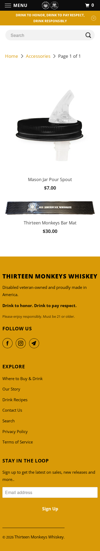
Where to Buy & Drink (22, 378)
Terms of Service (17, 442)
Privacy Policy (15, 431)
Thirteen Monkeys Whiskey (39, 536)
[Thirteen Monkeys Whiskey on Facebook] (8, 343)
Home (11, 56)
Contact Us (12, 410)
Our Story (11, 389)
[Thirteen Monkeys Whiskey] (50, 5)
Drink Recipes (14, 399)
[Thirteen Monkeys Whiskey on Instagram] (22, 343)
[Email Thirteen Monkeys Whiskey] (35, 343)
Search (8, 420)
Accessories (38, 56)
